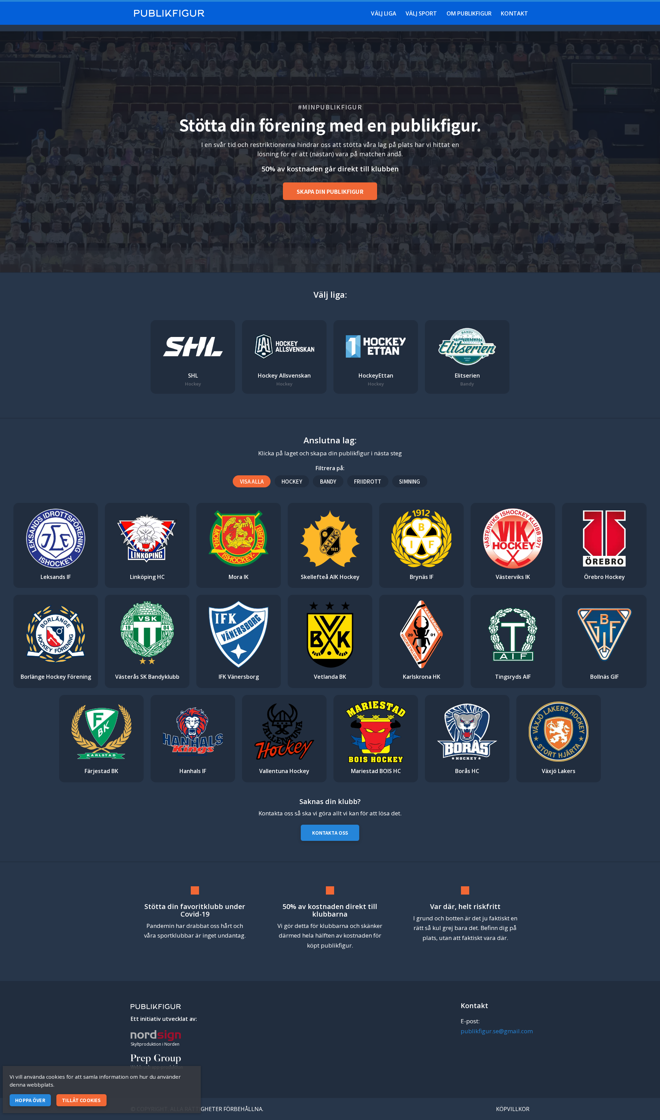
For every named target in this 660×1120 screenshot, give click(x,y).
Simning (409, 481)
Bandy (328, 481)
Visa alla (252, 481)
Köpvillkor (512, 1109)
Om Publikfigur (469, 13)
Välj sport (421, 13)
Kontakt (514, 13)
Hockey (292, 481)
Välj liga (383, 13)
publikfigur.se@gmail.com (497, 1031)
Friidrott (367, 481)
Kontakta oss (330, 833)
